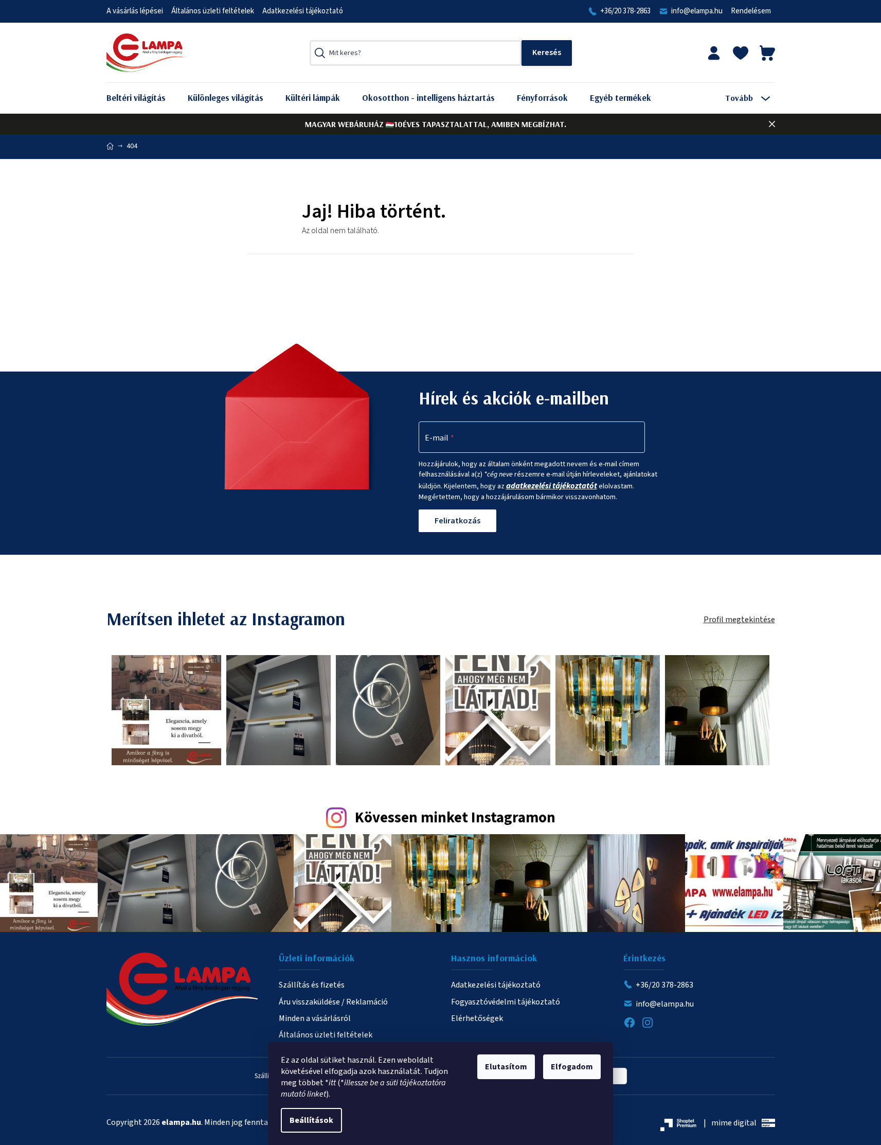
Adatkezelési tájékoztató (302, 11)
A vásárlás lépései (134, 11)
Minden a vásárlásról (315, 1018)
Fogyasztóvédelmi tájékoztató (505, 1002)
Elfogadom (572, 1066)
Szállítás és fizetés (312, 985)
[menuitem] (143, 98)
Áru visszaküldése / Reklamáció (333, 1002)
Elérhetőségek (477, 1018)
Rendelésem (751, 11)
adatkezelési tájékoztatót (551, 485)
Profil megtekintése (739, 619)
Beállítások (311, 1120)
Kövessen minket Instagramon (455, 818)
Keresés (547, 53)
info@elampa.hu (697, 11)
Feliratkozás (457, 520)
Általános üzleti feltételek (212, 11)
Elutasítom (506, 1066)
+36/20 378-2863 (625, 11)
